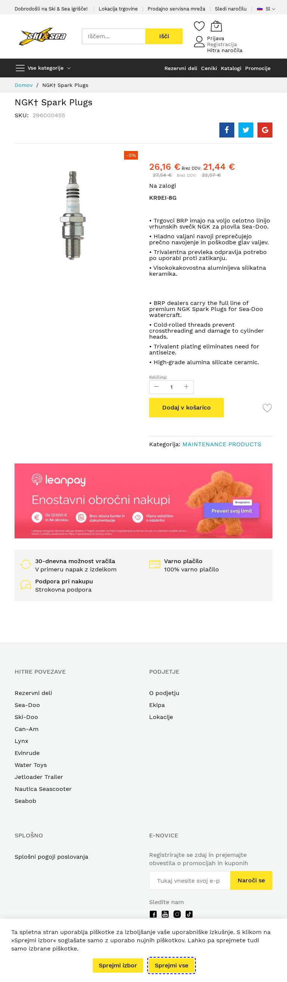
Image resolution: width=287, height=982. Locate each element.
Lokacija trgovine (118, 9)
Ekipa (157, 704)
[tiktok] (189, 914)
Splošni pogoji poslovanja (51, 856)
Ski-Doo (26, 716)
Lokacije (161, 716)
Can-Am (26, 728)
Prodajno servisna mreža (176, 9)
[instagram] (177, 914)
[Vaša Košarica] (216, 26)
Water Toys (31, 764)
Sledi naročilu (231, 9)
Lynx (21, 740)
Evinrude (27, 752)
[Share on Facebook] (226, 130)
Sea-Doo (27, 704)
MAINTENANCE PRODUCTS (221, 444)
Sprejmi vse (171, 965)
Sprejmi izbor (118, 965)
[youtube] (165, 914)
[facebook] (153, 914)
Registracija (222, 44)
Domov (24, 85)
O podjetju (164, 693)
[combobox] (113, 36)
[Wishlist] (199, 26)
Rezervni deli (33, 693)
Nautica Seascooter (43, 788)
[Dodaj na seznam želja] (267, 407)
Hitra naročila (225, 50)
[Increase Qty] (186, 387)
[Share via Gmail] (264, 130)
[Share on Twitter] (245, 130)
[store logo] (43, 36)
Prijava (215, 38)
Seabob (25, 800)
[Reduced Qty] (156, 387)
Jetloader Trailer (39, 776)
